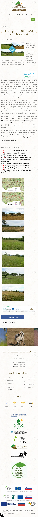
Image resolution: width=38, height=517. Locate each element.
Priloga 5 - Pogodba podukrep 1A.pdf (17, 163)
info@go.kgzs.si (19, 362)
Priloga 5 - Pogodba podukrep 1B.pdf (17, 166)
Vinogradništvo (9, 380)
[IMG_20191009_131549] (13, 293)
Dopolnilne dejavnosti (28, 384)
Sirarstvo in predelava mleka (28, 378)
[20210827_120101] (13, 214)
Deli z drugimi (13, 317)
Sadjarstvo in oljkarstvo (9, 378)
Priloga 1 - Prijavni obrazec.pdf (15, 153)
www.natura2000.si (7, 123)
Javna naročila (28, 387)
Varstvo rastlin (28, 382)
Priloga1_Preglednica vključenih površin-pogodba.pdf (16, 171)
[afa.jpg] (14, 337)
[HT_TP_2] (13, 199)
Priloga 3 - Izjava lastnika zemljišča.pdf (18, 157)
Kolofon (33, 513)
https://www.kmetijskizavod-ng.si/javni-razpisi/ (17, 121)
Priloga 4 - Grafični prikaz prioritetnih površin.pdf (15, 160)
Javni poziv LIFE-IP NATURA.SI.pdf (16, 151)
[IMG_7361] (13, 276)
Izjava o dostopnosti (8, 513)
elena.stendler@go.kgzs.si (22, 137)
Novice (3, 26)
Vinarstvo (9, 383)
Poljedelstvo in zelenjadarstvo (9, 386)
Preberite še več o (9, 322)
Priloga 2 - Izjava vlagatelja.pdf (15, 155)
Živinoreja (9, 390)
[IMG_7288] (13, 242)
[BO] (13, 185)
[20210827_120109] (13, 226)
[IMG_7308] (13, 258)
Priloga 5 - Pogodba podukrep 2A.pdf (17, 168)
